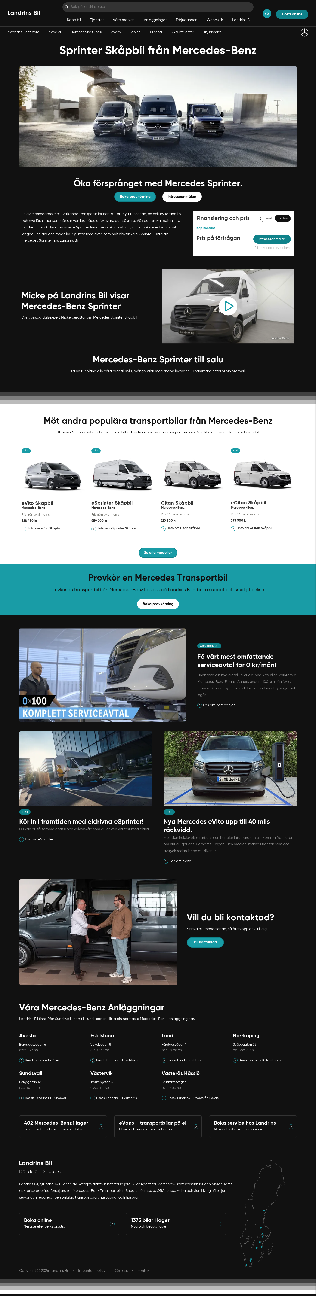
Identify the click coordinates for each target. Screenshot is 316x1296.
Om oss (121, 1271)
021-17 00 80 (171, 1088)
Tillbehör (156, 32)
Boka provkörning (135, 197)
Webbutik (215, 20)
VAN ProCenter (182, 32)
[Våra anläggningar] (265, 1214)
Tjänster (97, 20)
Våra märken (124, 20)
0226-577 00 (28, 1050)
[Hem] (24, 13)
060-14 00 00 (29, 1088)
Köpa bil (74, 20)
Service (135, 32)
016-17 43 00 (99, 1050)
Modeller (55, 32)
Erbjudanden (212, 32)
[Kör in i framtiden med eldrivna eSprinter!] (22, 839)
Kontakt (144, 1271)
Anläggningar (155, 20)
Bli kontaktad (205, 942)
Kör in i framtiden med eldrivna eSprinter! (81, 822)
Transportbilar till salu (86, 32)
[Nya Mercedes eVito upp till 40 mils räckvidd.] (166, 861)
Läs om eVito (180, 861)
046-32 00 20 (172, 1050)
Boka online (292, 14)
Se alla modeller (158, 553)
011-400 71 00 (243, 1050)
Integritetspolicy (91, 1271)
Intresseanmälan (182, 197)
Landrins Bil (241, 20)
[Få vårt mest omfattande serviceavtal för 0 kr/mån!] (200, 705)
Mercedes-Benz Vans (23, 32)
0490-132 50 (99, 1088)
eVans (116, 32)
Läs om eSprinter (39, 839)
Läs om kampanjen (219, 705)
